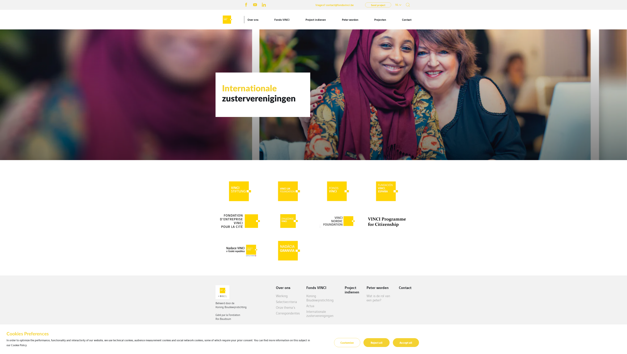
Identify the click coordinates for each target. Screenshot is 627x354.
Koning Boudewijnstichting (320, 298)
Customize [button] (347, 342)
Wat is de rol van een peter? (378, 298)
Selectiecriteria (286, 302)
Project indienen (315, 19)
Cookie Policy (19, 345)
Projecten (380, 19)
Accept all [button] (406, 342)
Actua (310, 306)
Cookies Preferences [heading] (28, 334)
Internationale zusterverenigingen (319, 313)
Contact (406, 19)
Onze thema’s (285, 307)
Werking (282, 296)
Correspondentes (288, 313)
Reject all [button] (376, 342)
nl (397, 5)
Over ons (253, 19)
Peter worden (350, 19)
